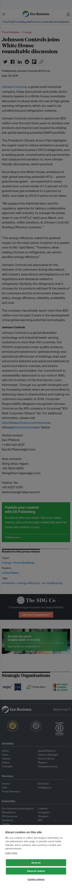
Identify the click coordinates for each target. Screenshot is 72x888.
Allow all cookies (36, 871)
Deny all (36, 862)
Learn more (11, 853)
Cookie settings (36, 879)
